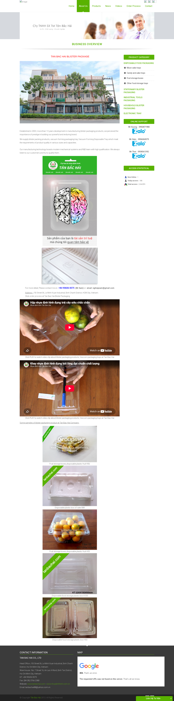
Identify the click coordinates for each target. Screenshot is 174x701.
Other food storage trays (137, 83)
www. (48, 684)
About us (83, 6)
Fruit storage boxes (135, 78)
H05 (88, 551)
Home (71, 6)
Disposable (56, 596)
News (108, 6)
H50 (85, 640)
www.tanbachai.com (36, 684)
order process (36, 296)
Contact (148, 6)
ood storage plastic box (73, 640)
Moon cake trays (134, 68)
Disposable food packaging (139, 63)
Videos (118, 6)
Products (96, 6)
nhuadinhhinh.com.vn (60, 684)
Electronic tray (132, 113)
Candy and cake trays (136, 73)
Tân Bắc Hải (35, 698)
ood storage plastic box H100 (75, 596)
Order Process (134, 6)
